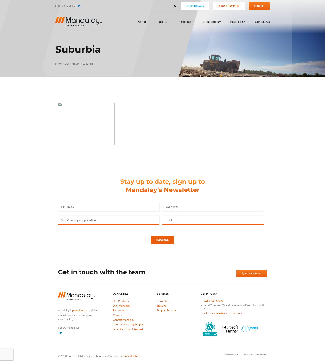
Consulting (163, 300)
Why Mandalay (121, 305)
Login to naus (195, 6)
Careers (117, 315)
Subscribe (162, 239)
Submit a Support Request (128, 329)
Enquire (259, 6)
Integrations (211, 21)
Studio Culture (131, 356)
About (142, 21)
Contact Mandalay (123, 319)
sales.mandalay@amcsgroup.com (223, 313)
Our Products (72, 63)
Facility (163, 21)
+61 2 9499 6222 (252, 273)
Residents (185, 21)
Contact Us (262, 21)
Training (161, 305)
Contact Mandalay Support (128, 324)
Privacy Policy (230, 354)
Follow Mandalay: (65, 6)
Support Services (166, 310)
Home (58, 63)
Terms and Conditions (254, 354)
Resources (237, 21)
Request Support (228, 6)
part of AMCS (79, 310)
